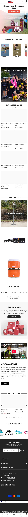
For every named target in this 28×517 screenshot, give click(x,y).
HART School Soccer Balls (6, 144)
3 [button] (9, 417)
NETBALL (4, 56)
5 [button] (13, 417)
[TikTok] (10, 485)
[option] (14, 18)
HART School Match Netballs (7, 165)
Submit (22, 450)
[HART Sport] (5, 50)
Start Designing (14, 11)
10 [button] (21, 417)
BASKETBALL (4, 292)
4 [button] (11, 417)
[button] (25, 49)
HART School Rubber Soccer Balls (7, 124)
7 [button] (16, 417)
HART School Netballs (19, 165)
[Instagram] (6, 485)
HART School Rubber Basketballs (19, 145)
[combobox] (14, 501)
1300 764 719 (11, 477)
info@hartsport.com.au (9, 480)
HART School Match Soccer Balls (20, 124)
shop (14, 74)
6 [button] (14, 417)
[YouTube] (13, 485)
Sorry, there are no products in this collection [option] (14, 297)
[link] (14, 84)
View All (14, 107)
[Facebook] (2, 485)
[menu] (1, 1)
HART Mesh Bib (4, 409)
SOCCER (17, 56)
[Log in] (23, 1)
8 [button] (18, 417)
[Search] (20, 1)
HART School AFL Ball (19, 184)
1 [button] (6, 417)
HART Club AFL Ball (19, 409)
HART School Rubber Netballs (5, 185)
